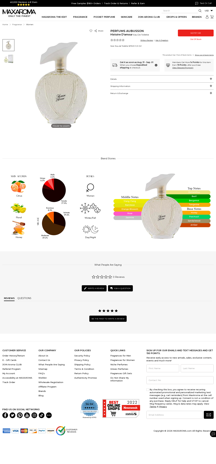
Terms (153, 406)
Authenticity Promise (85, 378)
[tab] (162, 79)
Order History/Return (13, 355)
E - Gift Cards (9, 360)
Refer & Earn (138, 3)
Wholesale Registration (50, 382)
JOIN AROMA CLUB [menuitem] (149, 17)
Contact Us (44, 360)
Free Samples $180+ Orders (86, 3)
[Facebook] (5, 415)
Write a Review (146, 40)
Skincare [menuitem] (126, 17)
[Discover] (33, 430)
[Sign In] (207, 17)
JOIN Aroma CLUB (12, 364)
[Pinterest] (20, 415)
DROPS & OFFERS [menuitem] (177, 17)
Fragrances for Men (120, 355)
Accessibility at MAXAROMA (17, 378)
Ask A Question (161, 40)
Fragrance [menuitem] (80, 17)
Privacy (163, 406)
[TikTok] (41, 415)
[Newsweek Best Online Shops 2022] (121, 409)
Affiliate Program (47, 386)
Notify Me (196, 33)
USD (207, 10)
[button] (91, 31)
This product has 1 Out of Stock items (177, 55)
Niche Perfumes (119, 364)
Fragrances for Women (122, 360)
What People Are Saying (51, 364)
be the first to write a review (108, 319)
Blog (40, 395)
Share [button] (100, 31)
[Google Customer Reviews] (66, 430)
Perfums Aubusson (127, 31)
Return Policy (81, 373)
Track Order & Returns (116, 3)
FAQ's (41, 373)
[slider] (108, 140)
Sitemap (42, 369)
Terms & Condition (84, 369)
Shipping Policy (82, 364)
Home (5, 24)
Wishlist (42, 378)
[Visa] (15, 430)
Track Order (8, 382)
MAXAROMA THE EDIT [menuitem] (54, 17)
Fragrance (17, 24)
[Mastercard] (24, 430)
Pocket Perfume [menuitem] (104, 17)
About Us (43, 355)
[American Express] (6, 430)
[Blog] (49, 415)
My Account (8, 373)
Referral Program (11, 369)
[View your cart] (212, 17)
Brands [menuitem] (197, 17)
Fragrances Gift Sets (121, 373)
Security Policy (82, 355)
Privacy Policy (81, 360)
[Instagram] (34, 415)
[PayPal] (42, 430)
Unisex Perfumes (119, 369)
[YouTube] (27, 415)
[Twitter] (12, 415)
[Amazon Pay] (51, 430)
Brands (42, 391)
